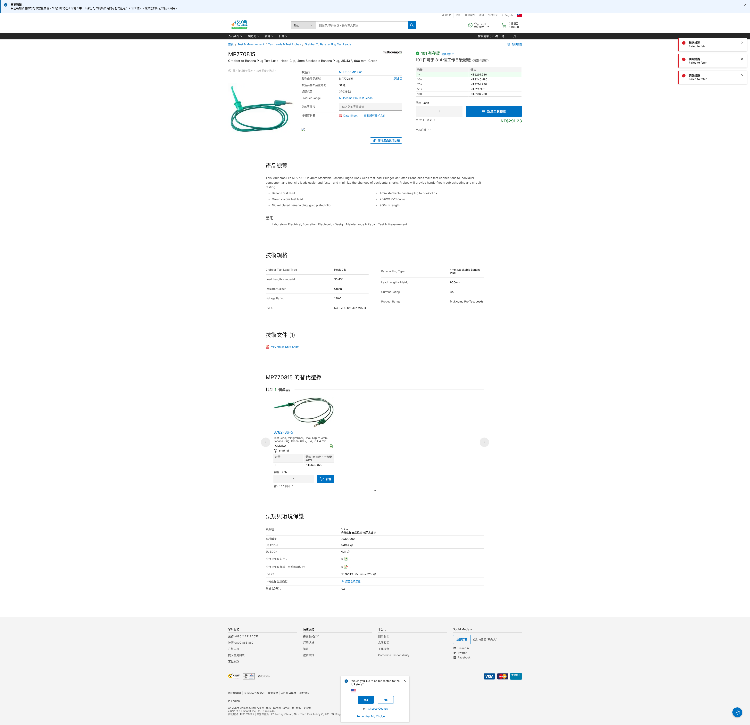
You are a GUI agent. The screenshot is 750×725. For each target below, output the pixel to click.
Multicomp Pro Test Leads (355, 98)
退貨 (306, 648)
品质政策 (383, 642)
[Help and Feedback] (737, 712)
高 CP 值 (446, 15)
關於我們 (383, 636)
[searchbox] (362, 25)
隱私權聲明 (234, 693)
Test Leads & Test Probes (284, 44)
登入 (476, 23)
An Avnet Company (239, 707)
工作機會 (383, 648)
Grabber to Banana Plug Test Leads (328, 44)
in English (507, 15)
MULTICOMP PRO (350, 72)
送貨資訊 (308, 655)
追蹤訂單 (493, 15)
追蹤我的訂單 (311, 636)
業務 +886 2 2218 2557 (243, 636)
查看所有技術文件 (375, 115)
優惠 (458, 15)
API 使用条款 (288, 693)
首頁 (231, 44)
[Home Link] (239, 25)
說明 (481, 15)
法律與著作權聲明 (254, 693)
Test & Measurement (251, 44)
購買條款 (273, 693)
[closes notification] (745, 4)
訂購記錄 (308, 642)
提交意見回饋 (236, 655)
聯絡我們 (470, 15)
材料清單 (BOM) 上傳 (491, 36)
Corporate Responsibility (393, 655)
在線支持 (233, 648)
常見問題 (233, 661)
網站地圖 (304, 693)
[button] (235, 36)
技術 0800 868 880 (241, 642)
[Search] (412, 25)
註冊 (483, 23)
